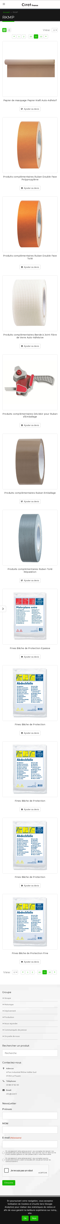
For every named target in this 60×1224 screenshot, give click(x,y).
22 (41, 36)
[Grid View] (4, 30)
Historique (9, 1004)
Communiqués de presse (15, 1030)
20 (31, 36)
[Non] (56, 1210)
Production (9, 1017)
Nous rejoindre (10, 1023)
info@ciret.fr (11, 1094)
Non (34, 1218)
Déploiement (10, 1011)
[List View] (9, 30)
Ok (25, 1218)
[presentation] (25, 1171)
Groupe (7, 998)
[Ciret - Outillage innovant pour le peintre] (30, 4)
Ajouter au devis (31, 109)
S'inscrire (8, 1182)
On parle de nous (12, 1036)
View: (46, 30)
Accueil (6, 12)
